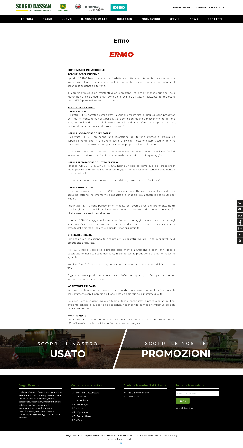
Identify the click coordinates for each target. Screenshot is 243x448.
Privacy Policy (170, 435)
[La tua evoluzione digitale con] (121, 443)
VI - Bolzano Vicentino (136, 392)
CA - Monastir (131, 396)
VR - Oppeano (80, 412)
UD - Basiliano (79, 396)
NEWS (194, 19)
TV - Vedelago (80, 404)
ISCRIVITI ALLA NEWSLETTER (210, 7)
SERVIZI (175, 19)
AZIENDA (27, 19)
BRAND (47, 19)
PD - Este (77, 420)
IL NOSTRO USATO (94, 19)
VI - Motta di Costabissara (85, 392)
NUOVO (67, 19)
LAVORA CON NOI (182, 7)
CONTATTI (215, 19)
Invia (182, 401)
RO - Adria (77, 408)
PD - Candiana (80, 400)
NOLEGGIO (124, 19)
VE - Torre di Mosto (82, 416)
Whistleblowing (184, 408)
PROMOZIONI (150, 19)
